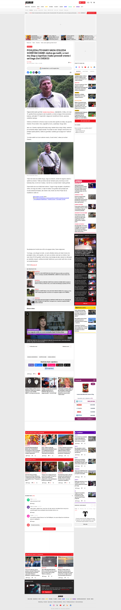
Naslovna (29, 42)
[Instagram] (79, 67)
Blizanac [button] (82, 508)
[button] (70, 62)
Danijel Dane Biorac (48, 112)
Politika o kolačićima (57, 601)
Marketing (40, 601)
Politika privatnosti (71, 601)
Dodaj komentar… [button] (35, 525)
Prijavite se (48, 592)
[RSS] (91, 67)
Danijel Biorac (51, 357)
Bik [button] (78, 508)
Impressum (50, 601)
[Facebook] (76, 67)
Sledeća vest (66, 346)
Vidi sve (85, 303)
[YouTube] (85, 67)
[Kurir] (29, 2)
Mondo (33, 265)
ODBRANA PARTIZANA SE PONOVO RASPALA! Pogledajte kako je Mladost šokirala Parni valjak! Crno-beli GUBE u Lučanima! (79, 12)
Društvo (38, 42)
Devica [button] (90, 508)
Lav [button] (88, 508)
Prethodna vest (33, 346)
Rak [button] (85, 508)
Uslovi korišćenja (79, 601)
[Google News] (94, 67)
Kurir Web (29, 61)
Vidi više (85, 524)
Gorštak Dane (42, 357)
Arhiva (64, 601)
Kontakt (45, 601)
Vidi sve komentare (49, 529)
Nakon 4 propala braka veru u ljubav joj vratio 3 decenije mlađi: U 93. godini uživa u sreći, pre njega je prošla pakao (28, 12)
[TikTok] (88, 67)
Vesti (33, 42)
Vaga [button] (94, 508)
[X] (82, 67)
